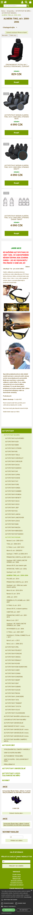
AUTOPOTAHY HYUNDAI (13, 494)
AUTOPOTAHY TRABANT (13, 703)
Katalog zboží (16, 876)
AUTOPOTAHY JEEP (12, 507)
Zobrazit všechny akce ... (16, 813)
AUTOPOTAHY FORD (12, 484)
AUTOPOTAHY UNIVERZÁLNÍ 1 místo (16, 729)
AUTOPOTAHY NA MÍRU (12, 435)
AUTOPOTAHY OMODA (13, 657)
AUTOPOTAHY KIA (11, 511)
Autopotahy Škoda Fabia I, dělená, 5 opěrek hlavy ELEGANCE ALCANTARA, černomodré (16, 791)
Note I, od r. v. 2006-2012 (15, 644)
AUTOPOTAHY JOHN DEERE (14, 696)
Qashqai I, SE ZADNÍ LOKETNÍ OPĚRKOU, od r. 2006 (16, 624)
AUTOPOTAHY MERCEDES (14, 531)
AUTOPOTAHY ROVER (12, 663)
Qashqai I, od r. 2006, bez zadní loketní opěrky (17, 586)
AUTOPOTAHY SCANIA (12, 673)
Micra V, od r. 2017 (12, 620)
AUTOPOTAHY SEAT (12, 683)
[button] (16, 906)
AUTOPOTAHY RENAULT (13, 660)
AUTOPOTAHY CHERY (12, 670)
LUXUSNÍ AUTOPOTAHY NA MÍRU (15, 719)
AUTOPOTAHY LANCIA (12, 514)
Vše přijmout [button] (8, 910)
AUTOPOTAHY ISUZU (12, 501)
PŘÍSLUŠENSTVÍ (9, 764)
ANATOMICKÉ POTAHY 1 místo (14, 726)
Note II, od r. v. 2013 (13, 640)
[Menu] (2, 2)
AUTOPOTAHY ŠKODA (12, 693)
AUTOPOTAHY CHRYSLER (13, 461)
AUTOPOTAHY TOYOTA (13, 706)
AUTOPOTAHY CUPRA (12, 474)
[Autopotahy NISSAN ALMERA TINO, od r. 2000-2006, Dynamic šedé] (16, 101)
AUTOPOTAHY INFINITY (13, 498)
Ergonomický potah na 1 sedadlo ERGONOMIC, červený (16, 65)
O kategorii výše (9, 27)
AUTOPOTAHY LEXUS (12, 521)
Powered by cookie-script (6, 913)
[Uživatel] (23, 2)
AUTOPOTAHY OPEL (12, 647)
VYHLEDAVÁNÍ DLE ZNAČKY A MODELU (17, 749)
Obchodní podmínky (16, 880)
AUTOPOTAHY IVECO (12, 504)
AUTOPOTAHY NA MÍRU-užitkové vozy (16, 716)
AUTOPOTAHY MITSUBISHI (14, 534)
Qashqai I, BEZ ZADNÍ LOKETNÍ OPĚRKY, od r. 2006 (17, 561)
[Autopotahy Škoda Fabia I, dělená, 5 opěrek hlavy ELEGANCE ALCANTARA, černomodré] (16, 799)
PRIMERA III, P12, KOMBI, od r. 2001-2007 (18, 601)
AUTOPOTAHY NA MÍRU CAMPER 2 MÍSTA (15, 740)
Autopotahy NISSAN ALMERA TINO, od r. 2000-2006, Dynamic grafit (16, 167)
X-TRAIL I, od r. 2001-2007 (15, 632)
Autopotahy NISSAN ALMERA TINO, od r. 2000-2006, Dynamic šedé (16, 117)
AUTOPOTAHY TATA (12, 700)
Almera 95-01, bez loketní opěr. (17, 565)
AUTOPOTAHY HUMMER (13, 491)
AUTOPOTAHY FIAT (11, 481)
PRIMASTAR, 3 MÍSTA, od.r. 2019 (17, 582)
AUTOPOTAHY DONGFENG (14, 677)
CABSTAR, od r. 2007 (13, 612)
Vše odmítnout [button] (24, 910)
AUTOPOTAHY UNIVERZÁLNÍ (13, 723)
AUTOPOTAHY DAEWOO (13, 468)
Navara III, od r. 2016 (13, 594)
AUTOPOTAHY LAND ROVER (14, 517)
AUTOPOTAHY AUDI (12, 441)
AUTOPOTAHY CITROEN (13, 448)
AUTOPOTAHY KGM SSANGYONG (16, 667)
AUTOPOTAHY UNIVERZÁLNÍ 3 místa (16, 736)
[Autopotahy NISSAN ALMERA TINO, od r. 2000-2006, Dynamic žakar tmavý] (16, 201)
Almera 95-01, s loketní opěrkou (17, 609)
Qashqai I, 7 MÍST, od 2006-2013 (17, 554)
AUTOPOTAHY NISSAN (12, 537)
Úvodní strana (16, 874)
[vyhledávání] (27, 2)
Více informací (27, 897)
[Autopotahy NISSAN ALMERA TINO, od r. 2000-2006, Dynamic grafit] (16, 151)
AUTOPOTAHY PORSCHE (13, 653)
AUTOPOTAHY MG (11, 451)
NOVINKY (6, 780)
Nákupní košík (16, 878)
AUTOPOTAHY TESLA (12, 455)
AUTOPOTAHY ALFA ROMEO (14, 438)
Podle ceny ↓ (13, 35)
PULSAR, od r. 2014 (13, 579)
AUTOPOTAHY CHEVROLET (14, 458)
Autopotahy (8, 431)
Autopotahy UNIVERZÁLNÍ (13, 768)
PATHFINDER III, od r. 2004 (15, 629)
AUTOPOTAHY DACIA (12, 465)
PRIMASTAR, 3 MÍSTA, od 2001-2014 (18, 557)
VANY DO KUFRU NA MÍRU (12, 753)
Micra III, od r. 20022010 (14, 550)
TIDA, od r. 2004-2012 (14, 544)
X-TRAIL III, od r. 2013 (14, 605)
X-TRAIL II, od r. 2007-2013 (15, 547)
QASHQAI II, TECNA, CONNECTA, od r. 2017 (18, 636)
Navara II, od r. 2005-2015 (15, 540)
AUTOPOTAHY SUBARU (13, 686)
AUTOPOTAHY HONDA (12, 488)
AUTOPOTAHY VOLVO (12, 710)
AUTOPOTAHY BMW (12, 445)
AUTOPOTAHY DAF (11, 471)
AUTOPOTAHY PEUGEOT (13, 650)
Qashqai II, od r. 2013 (13, 572)
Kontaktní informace (16, 883)
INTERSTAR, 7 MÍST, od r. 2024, (17, 569)
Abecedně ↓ (5, 35)
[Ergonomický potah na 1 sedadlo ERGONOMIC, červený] (16, 50)
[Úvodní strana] (6, 2)
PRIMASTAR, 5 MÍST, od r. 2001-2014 (17, 616)
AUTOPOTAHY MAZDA (12, 527)
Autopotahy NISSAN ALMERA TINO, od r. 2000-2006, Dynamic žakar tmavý (16, 217)
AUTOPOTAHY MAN (11, 524)
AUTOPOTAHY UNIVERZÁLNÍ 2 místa (16, 733)
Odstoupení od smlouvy (16, 885)
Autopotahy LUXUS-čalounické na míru (11, 774)
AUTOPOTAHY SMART (12, 680)
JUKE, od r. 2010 (12, 597)
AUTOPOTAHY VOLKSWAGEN (15, 713)
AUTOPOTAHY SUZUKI (12, 690)
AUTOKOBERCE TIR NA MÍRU (13, 756)
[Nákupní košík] (31, 2)
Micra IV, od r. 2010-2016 (15, 590)
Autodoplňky (8, 745)
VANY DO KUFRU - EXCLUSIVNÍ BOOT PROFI (16, 760)
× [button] (31, 890)
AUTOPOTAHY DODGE (12, 478)
